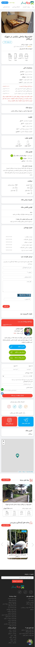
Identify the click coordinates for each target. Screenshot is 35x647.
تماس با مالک (21, 347)
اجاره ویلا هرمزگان (12, 606)
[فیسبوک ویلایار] (25, 592)
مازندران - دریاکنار (12, 643)
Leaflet (19, 471)
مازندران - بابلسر (12, 632)
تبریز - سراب (13, 641)
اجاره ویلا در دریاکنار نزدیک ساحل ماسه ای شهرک (18, 505)
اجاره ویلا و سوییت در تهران (10, 618)
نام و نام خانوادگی (28, 381)
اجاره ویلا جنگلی (12, 626)
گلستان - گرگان (12, 637)
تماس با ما (31, 600)
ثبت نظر (6, 306)
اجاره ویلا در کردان (12, 613)
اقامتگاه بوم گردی (16, 7)
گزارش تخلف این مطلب (16, 413)
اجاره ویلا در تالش (12, 622)
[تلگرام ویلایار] (19, 592)
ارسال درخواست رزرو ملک (17, 395)
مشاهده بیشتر (6, 480)
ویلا (33, 7)
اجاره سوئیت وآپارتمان (11, 609)
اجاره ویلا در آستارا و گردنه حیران (9, 615)
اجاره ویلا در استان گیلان (10, 617)
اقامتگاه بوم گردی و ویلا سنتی (9, 604)
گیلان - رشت (13, 635)
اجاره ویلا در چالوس (11, 611)
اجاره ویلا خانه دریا (12, 607)
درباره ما (32, 606)
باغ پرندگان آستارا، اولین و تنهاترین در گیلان (17, 556)
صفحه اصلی (31, 598)
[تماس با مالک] (30, 642)
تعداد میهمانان (29, 373)
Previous (29, 500)
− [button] (3, 444)
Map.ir (24, 471)
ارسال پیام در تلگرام (20, 352)
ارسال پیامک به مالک (20, 358)
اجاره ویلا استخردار (12, 598)
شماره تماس (29, 388)
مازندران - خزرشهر (12, 633)
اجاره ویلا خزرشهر (12, 602)
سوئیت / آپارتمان (26, 7)
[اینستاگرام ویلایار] (31, 592)
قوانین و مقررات (30, 602)
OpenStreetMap (30, 471)
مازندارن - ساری (12, 630)
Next (2, 500)
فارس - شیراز (13, 639)
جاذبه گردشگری (6, 7)
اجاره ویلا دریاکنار (30, 604)
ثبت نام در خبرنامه (17, 581)
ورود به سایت (11, 2)
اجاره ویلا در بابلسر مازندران (10, 624)
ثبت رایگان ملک (5, 2)
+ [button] (3, 441)
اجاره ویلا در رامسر (12, 620)
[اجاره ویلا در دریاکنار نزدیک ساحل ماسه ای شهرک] (17, 493)
